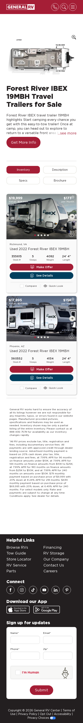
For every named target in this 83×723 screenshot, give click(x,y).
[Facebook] (10, 590)
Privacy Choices (38, 717)
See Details (44, 275)
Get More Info (23, 142)
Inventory (23, 169)
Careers (50, 571)
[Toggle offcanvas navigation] (73, 7)
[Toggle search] (64, 7)
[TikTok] (33, 590)
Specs (23, 180)
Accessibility (62, 714)
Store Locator (18, 559)
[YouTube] (44, 590)
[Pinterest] (67, 590)
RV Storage (53, 553)
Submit (41, 690)
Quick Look (56, 285)
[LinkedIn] (56, 590)
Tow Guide (16, 553)
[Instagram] (22, 590)
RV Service (16, 565)
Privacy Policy (27, 714)
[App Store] (18, 609)
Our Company (56, 559)
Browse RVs (17, 547)
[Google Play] (46, 609)
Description (60, 169)
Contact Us (53, 565)
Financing (52, 547)
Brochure (60, 180)
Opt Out (45, 714)
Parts (11, 571)
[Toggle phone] (55, 7)
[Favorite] (71, 234)
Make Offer (44, 267)
